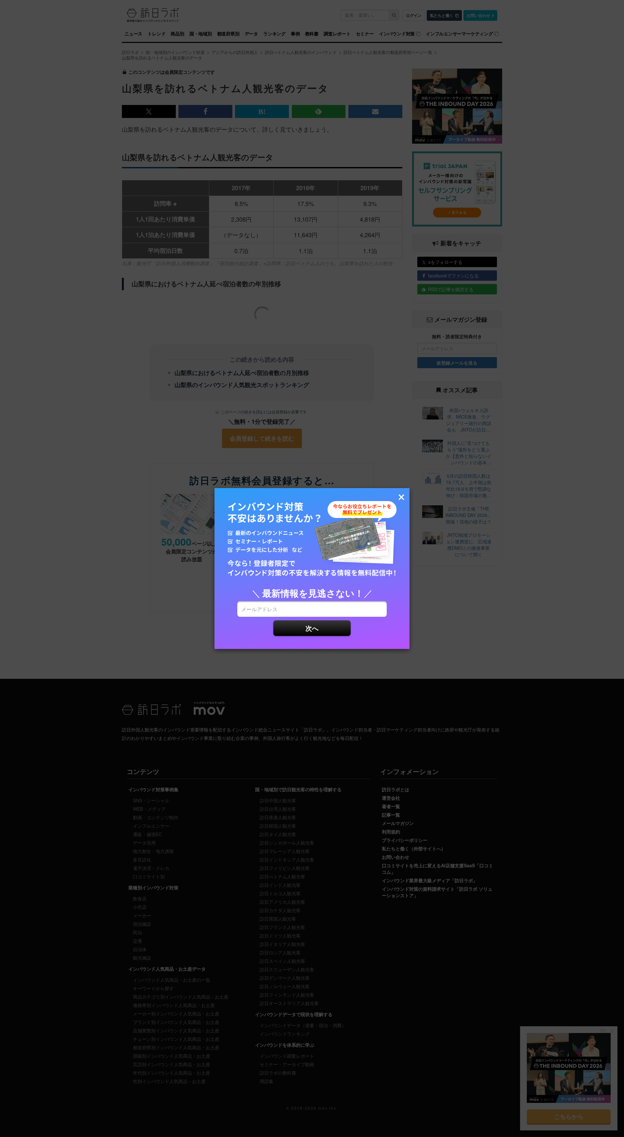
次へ (312, 628)
